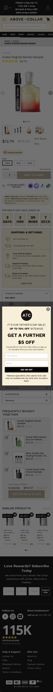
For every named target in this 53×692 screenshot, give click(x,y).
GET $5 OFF (26, 369)
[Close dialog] (48, 309)
